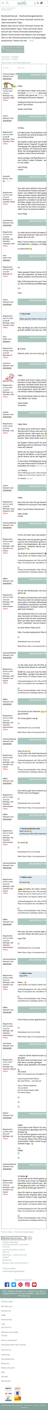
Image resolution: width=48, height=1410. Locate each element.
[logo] (24, 5)
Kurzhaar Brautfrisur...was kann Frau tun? (15, 1245)
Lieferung (5, 1355)
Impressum (6, 1311)
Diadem (41, 95)
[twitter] (14, 1285)
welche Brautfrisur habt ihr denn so (13, 1251)
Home (3, 8)
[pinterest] (20, 1285)
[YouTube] (34, 1285)
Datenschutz (6, 1320)
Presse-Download (9, 1340)
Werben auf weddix (9, 1332)
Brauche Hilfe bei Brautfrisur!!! (15, 1263)
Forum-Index (6, 62)
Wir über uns (6, 1306)
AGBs (3, 1315)
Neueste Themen (10, 57)
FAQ (3, 1372)
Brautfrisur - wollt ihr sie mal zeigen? (14, 1256)
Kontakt (4, 1377)
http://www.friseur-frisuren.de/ (31, 509)
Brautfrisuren (32, 93)
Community (11, 8)
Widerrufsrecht (8, 1368)
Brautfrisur (40, 466)
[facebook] (7, 1285)
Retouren (5, 1363)
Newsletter (6, 1381)
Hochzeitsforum (6, 10)
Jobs (3, 1324)
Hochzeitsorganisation (22, 62)
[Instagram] (27, 1285)
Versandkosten (7, 1359)
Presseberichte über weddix (13, 1345)
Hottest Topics (9, 59)
